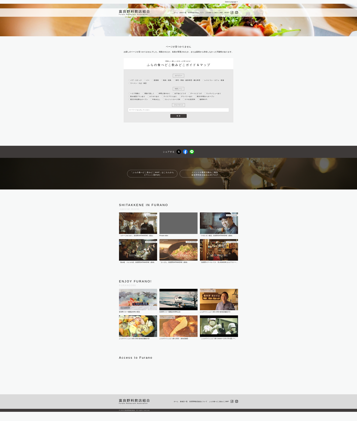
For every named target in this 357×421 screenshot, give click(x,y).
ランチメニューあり (213, 93)
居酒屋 (156, 80)
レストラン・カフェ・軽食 (214, 80)
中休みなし (156, 99)
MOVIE (227, 12)
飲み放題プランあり (137, 96)
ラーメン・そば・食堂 (138, 83)
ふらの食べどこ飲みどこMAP (214, 12)
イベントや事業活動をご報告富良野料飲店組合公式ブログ (205, 173)
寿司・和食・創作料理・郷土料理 (188, 80)
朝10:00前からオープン (205, 96)
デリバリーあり (187, 96)
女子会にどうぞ (180, 93)
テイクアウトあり (170, 96)
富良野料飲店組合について (196, 12)
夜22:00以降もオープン (139, 99)
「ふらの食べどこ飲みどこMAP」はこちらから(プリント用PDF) (152, 173)
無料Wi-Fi (203, 99)
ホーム (176, 12)
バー (147, 80)
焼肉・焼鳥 (167, 80)
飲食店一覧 (183, 12)
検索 (179, 116)
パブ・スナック (136, 80)
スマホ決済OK (190, 99)
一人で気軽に (135, 93)
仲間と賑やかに (164, 93)
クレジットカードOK (172, 99)
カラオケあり (154, 96)
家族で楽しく (149, 93)
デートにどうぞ (196, 93)
